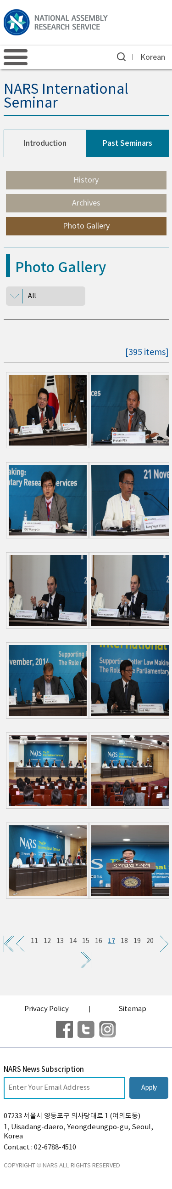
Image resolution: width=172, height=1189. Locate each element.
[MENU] (16, 57)
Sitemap (132, 1009)
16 (98, 941)
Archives (86, 203)
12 (47, 941)
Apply (148, 1088)
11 (34, 941)
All (32, 296)
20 (150, 941)
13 (60, 941)
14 (73, 941)
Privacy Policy (46, 1009)
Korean (152, 57)
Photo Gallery (86, 226)
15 (85, 941)
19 (137, 941)
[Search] (121, 57)
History (86, 180)
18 (124, 941)
